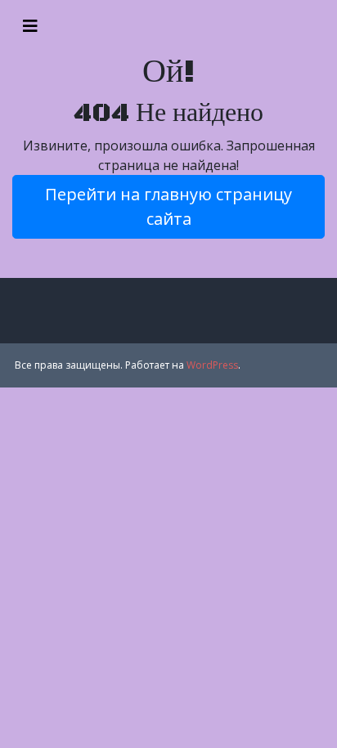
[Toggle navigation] (30, 26)
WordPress (212, 365)
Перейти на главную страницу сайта (168, 206)
